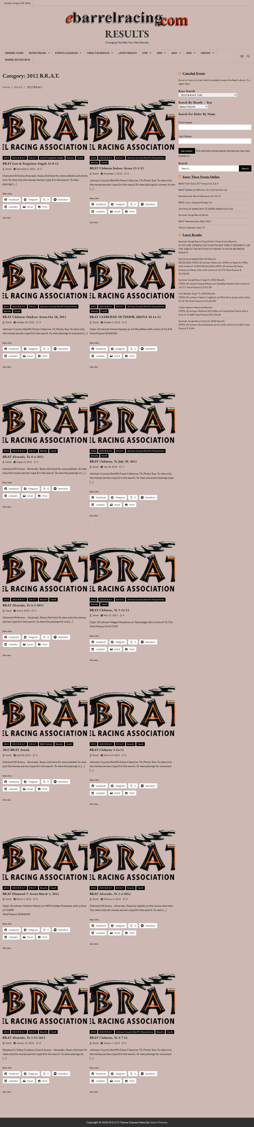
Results (70, 157)
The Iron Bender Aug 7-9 (191, 227)
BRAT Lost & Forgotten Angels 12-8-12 (30, 163)
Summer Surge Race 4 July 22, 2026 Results (201, 320)
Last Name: (185, 136)
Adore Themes (158, 1122)
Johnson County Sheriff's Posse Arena (145, 157)
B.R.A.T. (33, 157)
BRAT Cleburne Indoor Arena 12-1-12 (117, 168)
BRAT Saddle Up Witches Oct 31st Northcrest (202, 189)
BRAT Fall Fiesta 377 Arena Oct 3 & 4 (198, 183)
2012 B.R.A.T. (19, 157)
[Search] (248, 56)
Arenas (205, 52)
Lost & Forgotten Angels (52, 157)
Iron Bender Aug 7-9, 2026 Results (196, 293)
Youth (80, 157)
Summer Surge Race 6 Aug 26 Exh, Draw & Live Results (207, 241)
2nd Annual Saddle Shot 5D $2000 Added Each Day (205, 208)
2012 (6, 157)
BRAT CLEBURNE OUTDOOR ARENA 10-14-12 (125, 317)
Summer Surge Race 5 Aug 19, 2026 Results (201, 279)
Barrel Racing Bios (17, 59)
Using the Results (98, 52)
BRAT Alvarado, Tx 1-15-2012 (24, 1037)
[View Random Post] (241, 56)
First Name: (185, 122)
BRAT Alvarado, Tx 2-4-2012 (110, 894)
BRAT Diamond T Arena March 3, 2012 (31, 894)
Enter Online (37, 52)
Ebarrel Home (14, 52)
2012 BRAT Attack (16, 750)
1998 (145, 52)
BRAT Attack (46, 744)
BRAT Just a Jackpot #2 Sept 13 (195, 202)
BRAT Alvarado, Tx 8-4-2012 (23, 457)
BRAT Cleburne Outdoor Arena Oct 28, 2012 (34, 317)
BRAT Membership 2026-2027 (194, 221)
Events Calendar (66, 52)
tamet (8, 169)
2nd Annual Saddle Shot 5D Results (197, 258)
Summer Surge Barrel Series (193, 214)
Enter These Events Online (201, 177)
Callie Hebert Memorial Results (195, 307)
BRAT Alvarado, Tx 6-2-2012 (23, 605)
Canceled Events (194, 73)
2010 (174, 52)
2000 (159, 52)
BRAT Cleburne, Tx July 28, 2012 (113, 461)
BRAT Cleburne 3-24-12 (107, 750)
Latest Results (128, 52)
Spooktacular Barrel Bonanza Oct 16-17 (199, 196)
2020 (189, 52)
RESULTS (127, 34)
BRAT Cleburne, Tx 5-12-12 (109, 610)
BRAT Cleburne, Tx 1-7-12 (108, 1037)
